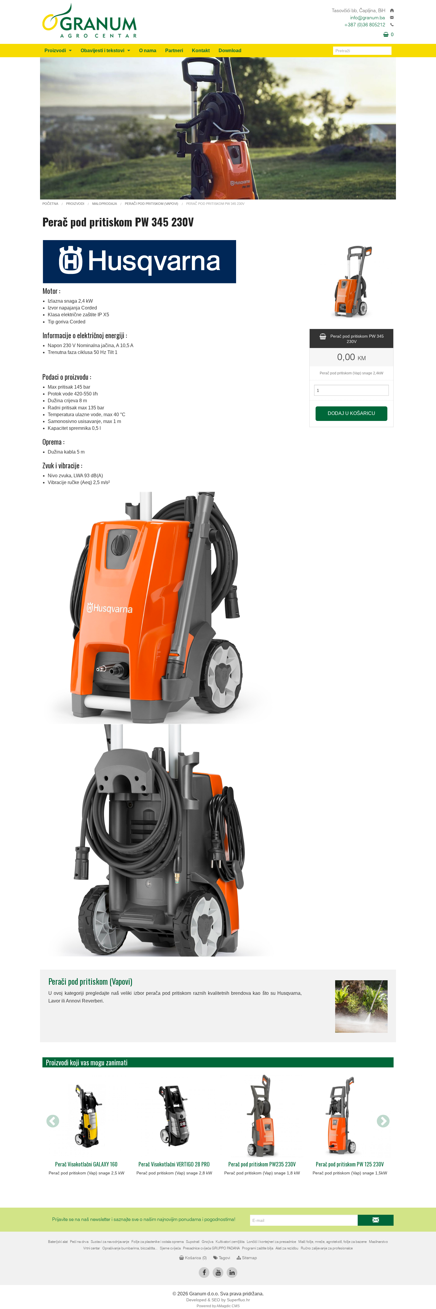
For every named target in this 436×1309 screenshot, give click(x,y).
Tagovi (224, 1258)
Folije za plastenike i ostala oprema (157, 1241)
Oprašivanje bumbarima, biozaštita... (129, 1248)
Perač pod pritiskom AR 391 (263, 1164)
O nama (147, 50)
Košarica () (195, 1258)
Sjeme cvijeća (170, 1248)
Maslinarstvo (378, 1241)
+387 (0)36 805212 (364, 25)
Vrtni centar (91, 1248)
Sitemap (249, 1258)
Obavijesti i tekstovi (102, 50)
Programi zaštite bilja (257, 1248)
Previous (53, 1122)
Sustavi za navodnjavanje (110, 1241)
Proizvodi (55, 50)
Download (230, 50)
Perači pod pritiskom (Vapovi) (90, 981)
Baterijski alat (58, 1241)
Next (383, 1122)
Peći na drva (79, 1241)
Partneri (174, 50)
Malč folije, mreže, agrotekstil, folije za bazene (332, 1241)
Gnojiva (207, 1241)
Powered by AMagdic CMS (218, 1306)
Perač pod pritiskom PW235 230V (88, 1164)
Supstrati (192, 1241)
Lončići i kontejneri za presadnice (271, 1241)
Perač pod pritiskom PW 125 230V (176, 1164)
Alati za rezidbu (287, 1248)
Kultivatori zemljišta (230, 1241)
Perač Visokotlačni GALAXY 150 (351, 1164)
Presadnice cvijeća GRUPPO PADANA (211, 1248)
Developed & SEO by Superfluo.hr (218, 1299)
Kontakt (201, 50)
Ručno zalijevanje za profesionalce (327, 1248)
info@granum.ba (367, 17)
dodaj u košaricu (351, 413)
